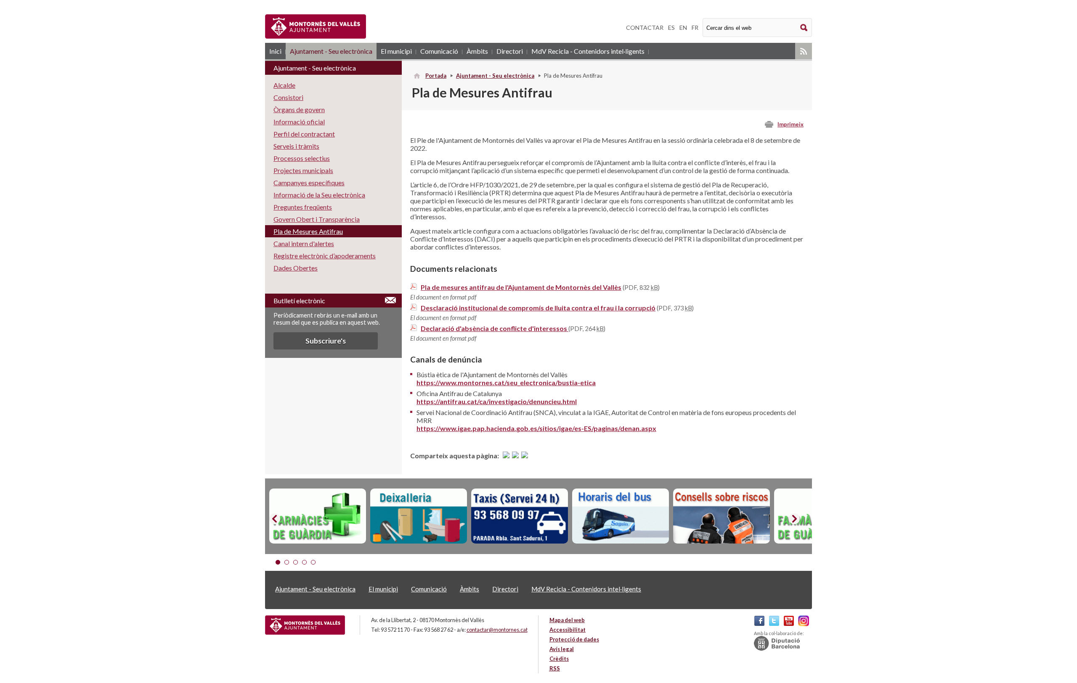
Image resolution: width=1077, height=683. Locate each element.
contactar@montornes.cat (497, 629)
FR (695, 27)
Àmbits (477, 51)
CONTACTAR (644, 27)
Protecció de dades (574, 639)
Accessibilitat (567, 629)
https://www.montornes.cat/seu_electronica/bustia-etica (506, 382)
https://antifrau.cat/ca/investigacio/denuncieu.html (496, 401)
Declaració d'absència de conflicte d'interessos (494, 328)
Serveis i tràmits (296, 146)
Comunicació (439, 51)
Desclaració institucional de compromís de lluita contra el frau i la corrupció (538, 308)
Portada (435, 75)
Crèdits (559, 658)
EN (683, 27)
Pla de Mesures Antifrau (308, 231)
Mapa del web (567, 620)
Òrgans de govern (299, 109)
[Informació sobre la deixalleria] (418, 516)
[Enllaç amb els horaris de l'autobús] (620, 516)
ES (671, 27)
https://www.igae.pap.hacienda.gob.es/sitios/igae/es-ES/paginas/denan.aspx (536, 428)
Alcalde (284, 85)
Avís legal (561, 649)
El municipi (396, 51)
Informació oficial (299, 122)
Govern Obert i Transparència (316, 219)
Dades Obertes (295, 268)
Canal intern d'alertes (303, 243)
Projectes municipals (303, 170)
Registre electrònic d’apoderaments (324, 256)
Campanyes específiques (309, 183)
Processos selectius (301, 158)
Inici (275, 51)
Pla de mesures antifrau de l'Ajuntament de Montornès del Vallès (521, 287)
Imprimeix (790, 124)
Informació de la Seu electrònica (319, 195)
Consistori (288, 97)
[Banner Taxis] (519, 516)
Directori (509, 51)
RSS (803, 51)
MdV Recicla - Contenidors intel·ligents (588, 51)
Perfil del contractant (304, 134)
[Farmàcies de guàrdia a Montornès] (317, 516)
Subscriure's (325, 340)
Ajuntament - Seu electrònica (331, 51)
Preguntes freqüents (302, 207)
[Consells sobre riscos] (721, 516)
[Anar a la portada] (305, 625)
